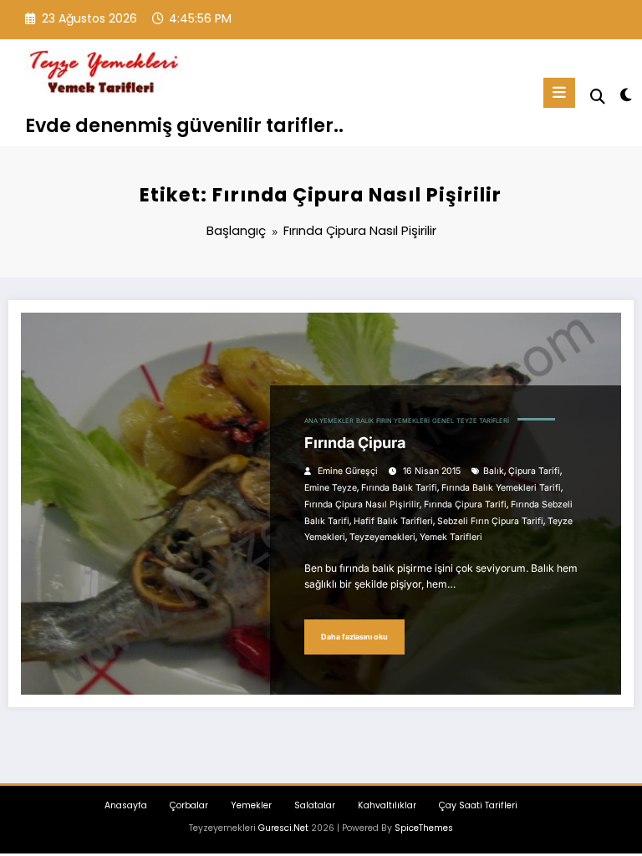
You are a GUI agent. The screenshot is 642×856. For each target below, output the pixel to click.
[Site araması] (598, 96)
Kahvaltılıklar (387, 805)
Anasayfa (125, 805)
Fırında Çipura (354, 442)
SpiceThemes (424, 828)
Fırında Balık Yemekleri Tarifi (501, 487)
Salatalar (314, 805)
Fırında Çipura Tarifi (465, 504)
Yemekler (251, 805)
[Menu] (559, 93)
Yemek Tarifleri (451, 537)
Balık (365, 421)
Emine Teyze (330, 487)
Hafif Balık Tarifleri (393, 521)
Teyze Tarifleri (482, 421)
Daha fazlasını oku (354, 636)
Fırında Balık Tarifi (399, 487)
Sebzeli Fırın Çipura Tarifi (490, 521)
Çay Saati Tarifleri (478, 805)
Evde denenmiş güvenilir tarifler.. (184, 125)
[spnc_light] (624, 95)
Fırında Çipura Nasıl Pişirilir (362, 504)
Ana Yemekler (329, 421)
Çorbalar (189, 805)
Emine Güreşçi (348, 471)
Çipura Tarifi (534, 471)
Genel (443, 421)
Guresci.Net (283, 828)
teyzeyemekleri (382, 537)
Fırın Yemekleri (403, 421)
